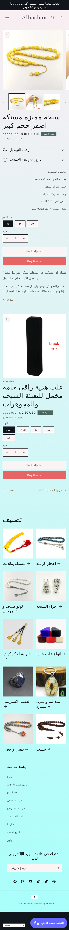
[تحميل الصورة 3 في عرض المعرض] (52, 101)
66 (20, 223)
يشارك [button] (10, 299)
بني (48, 429)
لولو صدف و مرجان (13, 608)
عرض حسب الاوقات (17, 784)
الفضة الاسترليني (16, 702)
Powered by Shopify (44, 903)
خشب (41, 749)
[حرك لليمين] (65, 102)
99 (32, 223)
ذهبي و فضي (13, 749)
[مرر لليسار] (4, 102)
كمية (5, 231)
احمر (9, 437)
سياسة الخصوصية (16, 816)
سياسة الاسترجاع (16, 808)
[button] (7, 17)
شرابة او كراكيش (17, 655)
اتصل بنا (11, 824)
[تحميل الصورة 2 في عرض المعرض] (34, 101)
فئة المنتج (12, 792)
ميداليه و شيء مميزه (48, 703)
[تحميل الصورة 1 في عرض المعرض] (17, 101)
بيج (36, 429)
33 (8, 223)
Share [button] (10, 490)
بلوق (9, 840)
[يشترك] (58, 868)
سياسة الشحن (14, 800)
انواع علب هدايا (48, 653)
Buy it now (34, 261)
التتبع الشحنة (13, 832)
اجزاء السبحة (47, 606)
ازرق (23, 429)
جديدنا (10, 776)
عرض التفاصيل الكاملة (50, 490)
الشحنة (19, 139)
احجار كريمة (46, 563)
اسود (9, 429)
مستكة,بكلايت (14, 563)
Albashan (28, 903)
